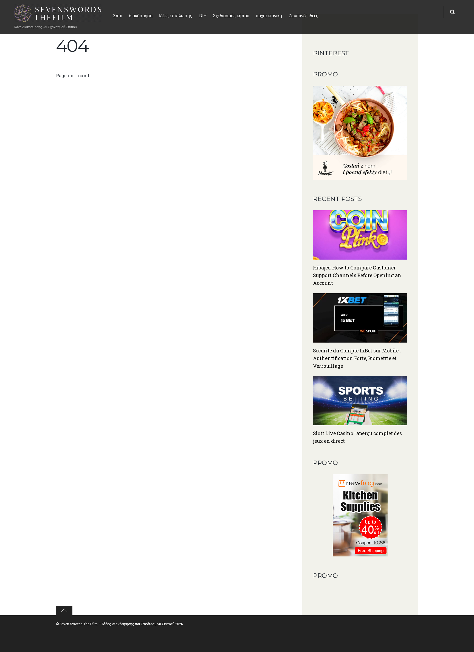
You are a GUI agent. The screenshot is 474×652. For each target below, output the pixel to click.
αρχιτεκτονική (269, 15)
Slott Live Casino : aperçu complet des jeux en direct (357, 437)
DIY (202, 15)
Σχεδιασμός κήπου (231, 15)
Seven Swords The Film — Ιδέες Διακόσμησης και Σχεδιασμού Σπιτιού (117, 624)
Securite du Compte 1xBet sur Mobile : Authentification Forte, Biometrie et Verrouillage (356, 358)
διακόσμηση (141, 15)
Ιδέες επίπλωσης (175, 15)
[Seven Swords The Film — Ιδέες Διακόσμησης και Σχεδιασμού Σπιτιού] (58, 19)
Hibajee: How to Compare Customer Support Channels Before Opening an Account (357, 275)
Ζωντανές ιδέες (303, 15)
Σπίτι (117, 15)
